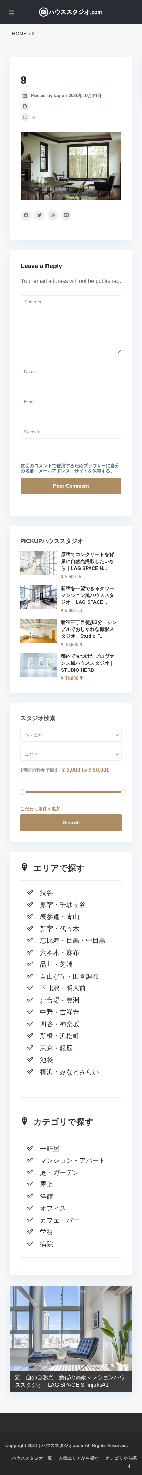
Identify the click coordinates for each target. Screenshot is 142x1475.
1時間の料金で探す (39, 770)
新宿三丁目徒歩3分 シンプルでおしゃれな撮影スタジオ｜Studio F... (89, 629)
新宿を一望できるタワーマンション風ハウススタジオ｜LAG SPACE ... (87, 595)
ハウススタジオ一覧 (32, 1458)
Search (71, 823)
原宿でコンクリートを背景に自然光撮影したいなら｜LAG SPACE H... (87, 561)
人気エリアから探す (79, 1458)
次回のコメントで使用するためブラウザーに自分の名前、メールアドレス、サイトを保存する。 (70, 468)
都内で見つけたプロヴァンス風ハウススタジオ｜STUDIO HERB (87, 663)
